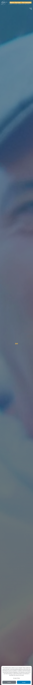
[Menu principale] (30, 9)
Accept (23, 682)
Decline (9, 682)
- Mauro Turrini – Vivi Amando (19, 2)
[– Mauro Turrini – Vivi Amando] (4, 3)
